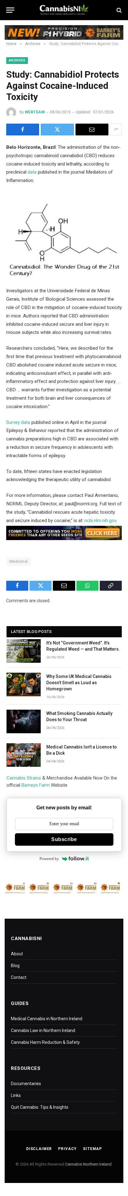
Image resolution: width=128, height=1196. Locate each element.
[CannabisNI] (64, 10)
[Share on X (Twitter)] (57, 129)
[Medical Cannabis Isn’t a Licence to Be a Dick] (24, 755)
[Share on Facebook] (22, 129)
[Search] (118, 10)
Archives (17, 60)
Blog (15, 965)
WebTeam (35, 112)
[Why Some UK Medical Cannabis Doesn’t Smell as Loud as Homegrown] (24, 684)
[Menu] (10, 10)
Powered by (49, 858)
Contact (18, 977)
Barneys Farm (35, 785)
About (17, 953)
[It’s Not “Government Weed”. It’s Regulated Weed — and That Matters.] (24, 651)
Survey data (18, 422)
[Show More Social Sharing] (116, 129)
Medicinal (18, 561)
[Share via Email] (91, 129)
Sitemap (92, 1149)
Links (16, 1095)
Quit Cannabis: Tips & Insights (39, 1107)
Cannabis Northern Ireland (88, 1164)
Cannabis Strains (24, 778)
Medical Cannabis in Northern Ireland (46, 1018)
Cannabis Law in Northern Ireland (43, 1030)
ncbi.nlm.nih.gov (100, 520)
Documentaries (26, 1083)
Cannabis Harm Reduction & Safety (45, 1042)
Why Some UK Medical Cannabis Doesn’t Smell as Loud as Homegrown (79, 682)
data (32, 172)
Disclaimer (39, 1149)
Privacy (67, 1149)
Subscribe (64, 839)
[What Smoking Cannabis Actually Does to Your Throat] (24, 721)
